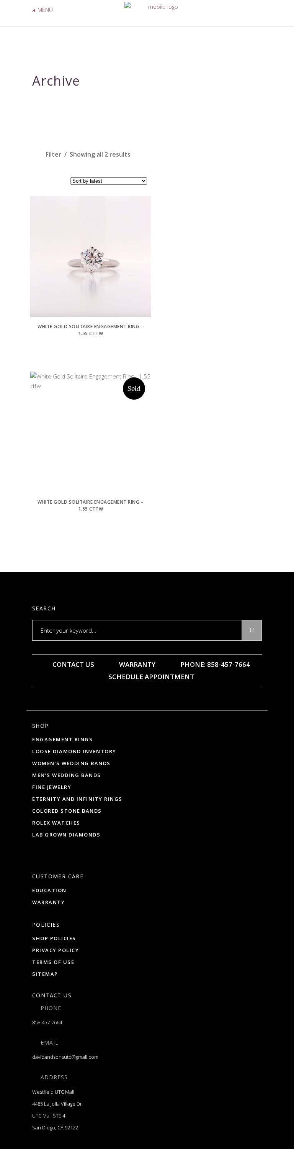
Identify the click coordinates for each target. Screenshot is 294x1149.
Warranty (136, 664)
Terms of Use (53, 962)
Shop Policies (54, 938)
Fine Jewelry (51, 787)
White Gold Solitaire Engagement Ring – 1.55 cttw (91, 330)
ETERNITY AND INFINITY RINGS (77, 798)
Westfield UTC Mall (53, 1091)
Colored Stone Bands (67, 810)
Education (49, 890)
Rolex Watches (56, 822)
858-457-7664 (47, 1022)
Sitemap (45, 973)
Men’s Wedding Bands (66, 775)
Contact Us (72, 664)
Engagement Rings (62, 739)
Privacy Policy (55, 950)
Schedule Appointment (150, 676)
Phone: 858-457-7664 (214, 664)
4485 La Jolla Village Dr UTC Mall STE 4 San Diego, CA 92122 (57, 1115)
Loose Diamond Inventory (74, 751)
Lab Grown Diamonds (66, 834)
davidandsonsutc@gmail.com (65, 1056)
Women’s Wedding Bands (71, 763)
